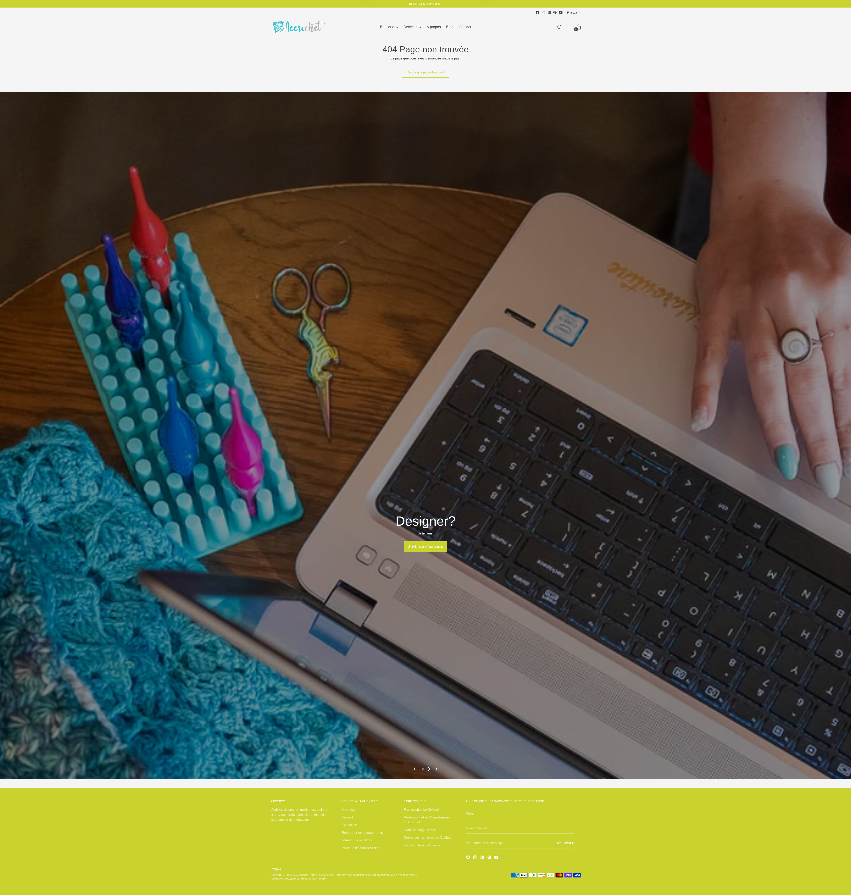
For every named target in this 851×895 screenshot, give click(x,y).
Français (572, 12)
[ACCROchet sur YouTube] (561, 12)
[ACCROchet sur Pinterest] (555, 12)
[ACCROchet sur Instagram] (543, 12)
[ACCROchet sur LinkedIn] (549, 12)
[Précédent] (358, 4)
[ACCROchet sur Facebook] (538, 12)
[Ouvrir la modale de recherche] (559, 27)
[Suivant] (493, 4)
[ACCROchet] (298, 27)
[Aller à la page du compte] (568, 27)
